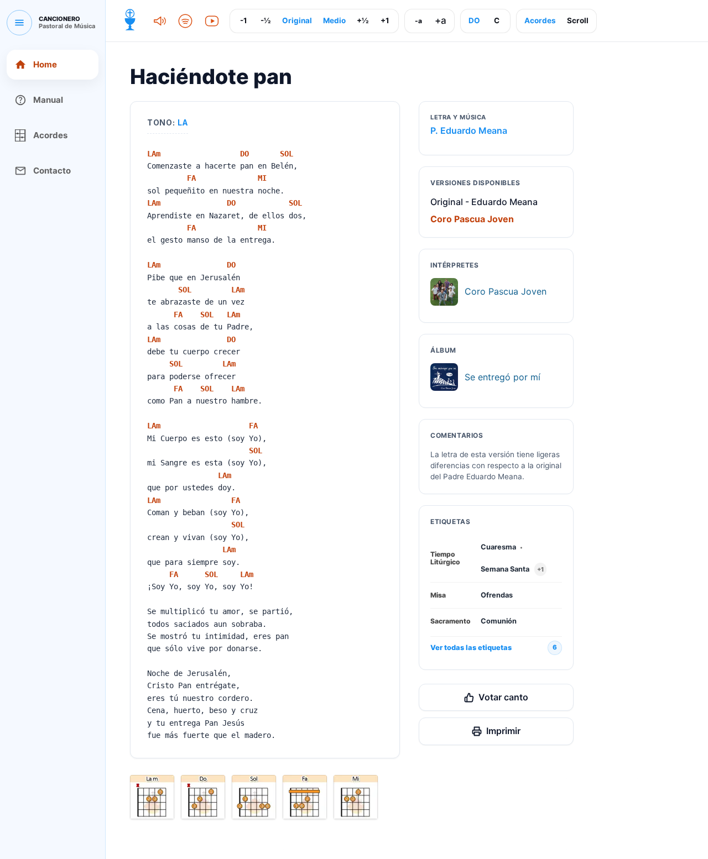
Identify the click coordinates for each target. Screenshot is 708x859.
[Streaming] (185, 21)
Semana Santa (505, 569)
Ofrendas (497, 595)
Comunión (499, 621)
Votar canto (503, 697)
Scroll (578, 20)
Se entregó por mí (502, 377)
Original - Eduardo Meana (484, 201)
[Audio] (159, 21)
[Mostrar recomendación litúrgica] (130, 21)
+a (440, 20)
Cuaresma (498, 547)
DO (474, 20)
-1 (243, 20)
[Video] (212, 21)
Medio (334, 20)
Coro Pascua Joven (472, 218)
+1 (385, 20)
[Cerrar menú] (19, 22)
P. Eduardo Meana (468, 130)
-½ (265, 20)
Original (297, 20)
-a (418, 21)
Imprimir (503, 730)
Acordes (540, 20)
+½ (362, 20)
